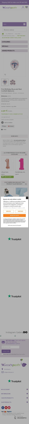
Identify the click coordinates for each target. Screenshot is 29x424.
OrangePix (19, 225)
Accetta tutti (14, 215)
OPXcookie (10, 225)
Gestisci (20, 211)
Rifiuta (8, 211)
